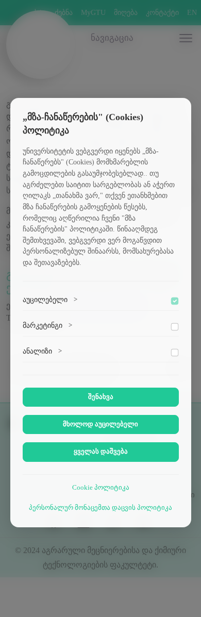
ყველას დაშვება (101, 451)
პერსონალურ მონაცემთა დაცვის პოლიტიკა (100, 507)
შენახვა (100, 397)
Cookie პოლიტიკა (100, 487)
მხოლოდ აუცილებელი (100, 424)
